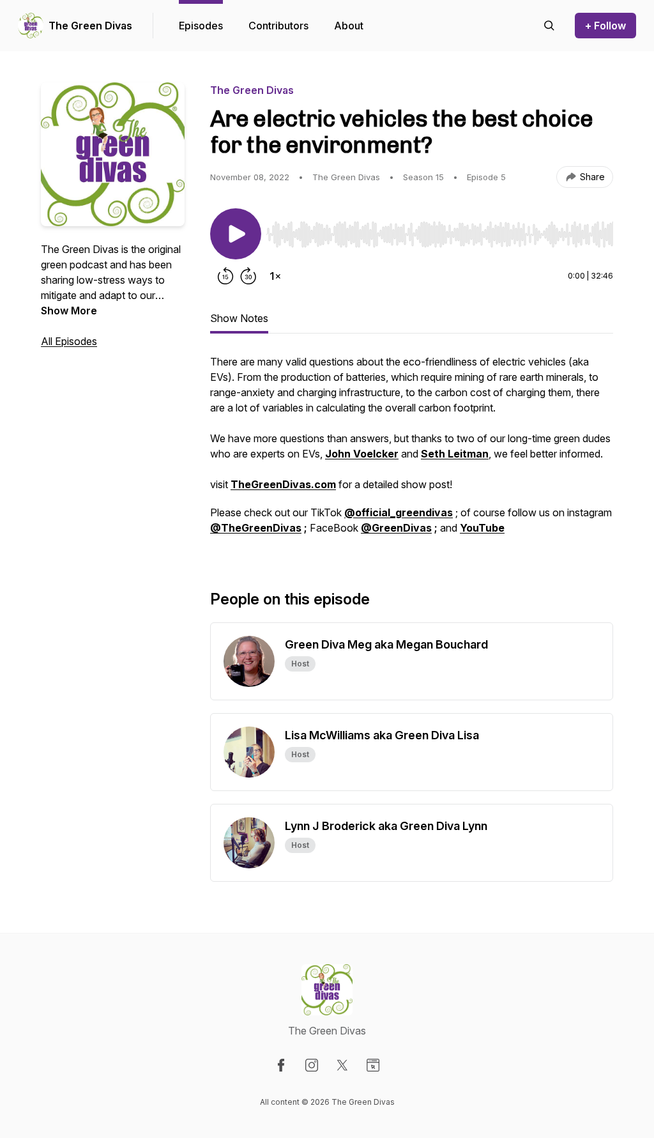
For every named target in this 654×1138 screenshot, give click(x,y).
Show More (69, 310)
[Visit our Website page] (373, 1065)
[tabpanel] (411, 451)
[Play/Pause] (235, 233)
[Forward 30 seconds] (248, 276)
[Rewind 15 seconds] (225, 276)
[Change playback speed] (275, 276)
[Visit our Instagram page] (311, 1065)
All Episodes (69, 341)
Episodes (201, 25)
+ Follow (605, 25)
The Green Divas (90, 25)
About (348, 25)
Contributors (278, 25)
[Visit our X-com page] (342, 1065)
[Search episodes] (549, 25)
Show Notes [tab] (239, 318)
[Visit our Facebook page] (281, 1065)
